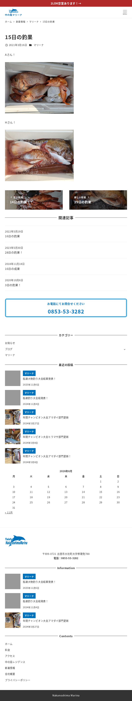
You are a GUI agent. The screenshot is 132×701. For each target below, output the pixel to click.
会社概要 (10, 674)
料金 (7, 650)
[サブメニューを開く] (124, 349)
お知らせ (10, 343)
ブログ (9, 349)
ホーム (9, 644)
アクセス (10, 656)
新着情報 (10, 668)
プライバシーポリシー (17, 680)
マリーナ (39, 45)
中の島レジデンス (15, 662)
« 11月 (9, 512)
